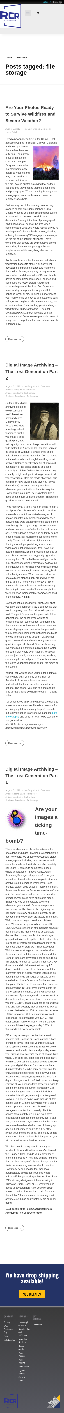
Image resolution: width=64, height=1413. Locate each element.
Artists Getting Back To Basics (20, 389)
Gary (30, 129)
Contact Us (46, 2)
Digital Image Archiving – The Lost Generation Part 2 (31, 372)
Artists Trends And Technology (20, 393)
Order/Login (57, 2)
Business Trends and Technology (21, 396)
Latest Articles (12, 132)
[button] (28, 13)
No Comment (43, 129)
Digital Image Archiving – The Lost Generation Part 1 (31, 776)
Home (9, 57)
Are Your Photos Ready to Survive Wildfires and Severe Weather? (30, 114)
